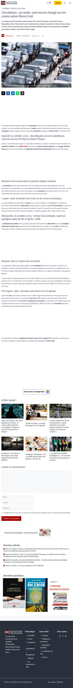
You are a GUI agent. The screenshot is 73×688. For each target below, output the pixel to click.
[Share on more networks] (22, 93)
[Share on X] (3, 93)
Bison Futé (23, 146)
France (23, 8)
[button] (64, 3)
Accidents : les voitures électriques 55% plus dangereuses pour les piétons (10, 456)
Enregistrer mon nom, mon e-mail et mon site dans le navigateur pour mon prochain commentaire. (37, 513)
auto (18, 8)
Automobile (6, 8)
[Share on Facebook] (8, 93)
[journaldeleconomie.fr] (9, 3)
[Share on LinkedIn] (13, 93)
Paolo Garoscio (9, 36)
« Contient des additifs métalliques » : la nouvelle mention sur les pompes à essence (59, 456)
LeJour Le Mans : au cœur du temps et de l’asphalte (35, 424)
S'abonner (58, 3)
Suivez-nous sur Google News (34, 391)
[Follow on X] (62, 636)
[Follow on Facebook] (60, 636)
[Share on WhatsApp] (17, 93)
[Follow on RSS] (65, 636)
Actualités (13, 8)
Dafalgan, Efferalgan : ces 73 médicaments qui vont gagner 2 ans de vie (35, 456)
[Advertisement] (36, 110)
